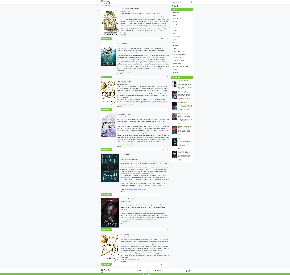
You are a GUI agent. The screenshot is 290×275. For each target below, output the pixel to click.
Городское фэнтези (129, 189)
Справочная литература (179, 54)
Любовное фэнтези (142, 33)
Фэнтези (126, 221)
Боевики (174, 24)
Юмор (174, 39)
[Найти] (191, 2)
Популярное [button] (176, 77)
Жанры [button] (174, 9)
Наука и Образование (178, 60)
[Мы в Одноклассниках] (177, 6)
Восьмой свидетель (182, 102)
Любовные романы (177, 18)
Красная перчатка (127, 199)
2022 (124, 191)
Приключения (176, 36)
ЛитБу (102, 5)
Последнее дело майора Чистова (183, 81)
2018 (121, 74)
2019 (121, 146)
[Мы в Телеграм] (172, 6)
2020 (124, 261)
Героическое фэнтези (130, 33)
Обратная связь (156, 271)
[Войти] (98, 6)
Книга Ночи (125, 154)
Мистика (174, 30)
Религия (174, 69)
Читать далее (106, 38)
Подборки (147, 271)
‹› (179, 88)
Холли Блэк (127, 11)
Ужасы (174, 33)
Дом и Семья (175, 72)
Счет (178, 138)
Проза (174, 48)
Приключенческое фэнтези (155, 33)
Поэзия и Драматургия (178, 51)
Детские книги (176, 45)
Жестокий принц (124, 81)
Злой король (122, 43)
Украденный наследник (130, 8)
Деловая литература (178, 63)
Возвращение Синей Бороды (184, 126)
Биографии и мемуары (178, 57)
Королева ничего (124, 114)
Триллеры (175, 27)
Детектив (175, 21)
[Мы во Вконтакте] (175, 6)
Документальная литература (180, 66)
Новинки (138, 271)
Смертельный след (182, 151)
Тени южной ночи (181, 91)
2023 (124, 34)
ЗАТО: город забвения (182, 113)
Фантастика (175, 12)
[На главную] (107, 2)
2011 (124, 223)
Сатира (174, 42)
